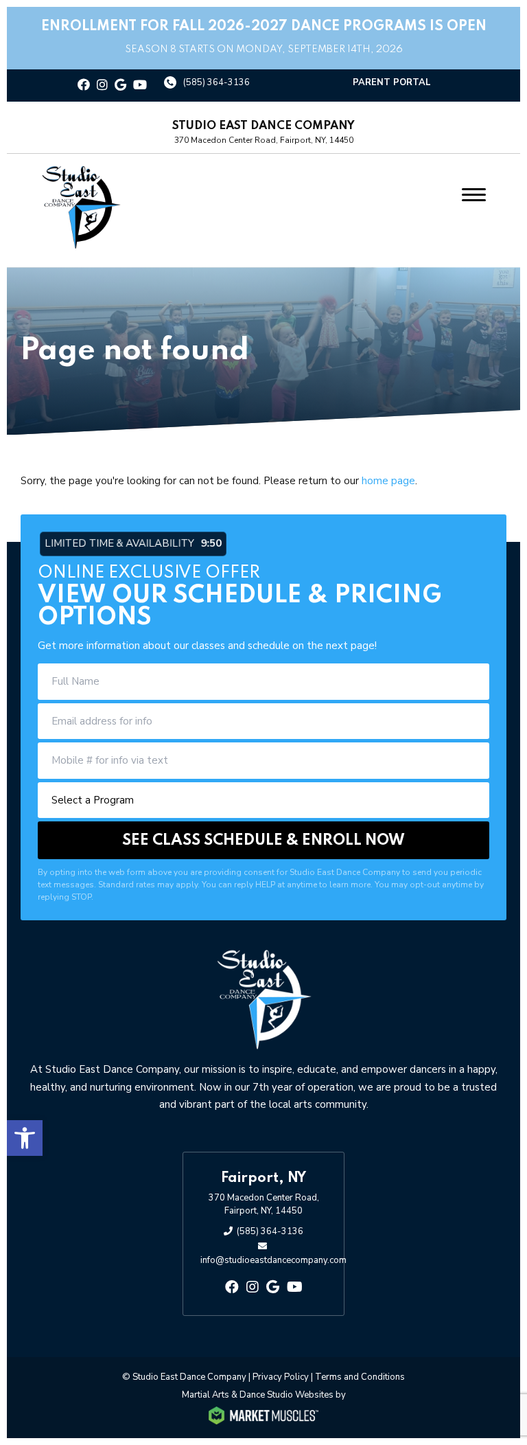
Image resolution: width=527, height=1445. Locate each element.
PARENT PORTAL (392, 82)
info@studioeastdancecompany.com (273, 1260)
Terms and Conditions (360, 1377)
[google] (120, 85)
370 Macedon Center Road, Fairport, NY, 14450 (264, 1205)
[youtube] (140, 85)
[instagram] (102, 85)
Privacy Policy (281, 1377)
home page (388, 481)
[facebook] (84, 85)
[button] (25, 1138)
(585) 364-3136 (216, 82)
